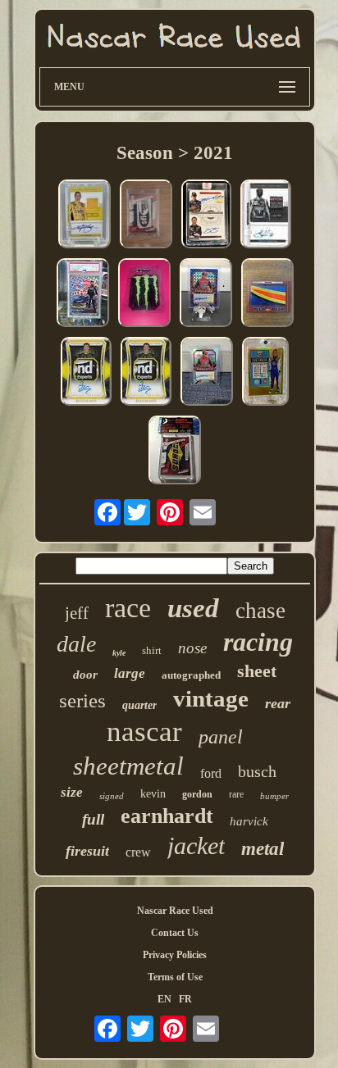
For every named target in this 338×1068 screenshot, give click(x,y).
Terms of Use (175, 977)
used (193, 608)
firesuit (87, 851)
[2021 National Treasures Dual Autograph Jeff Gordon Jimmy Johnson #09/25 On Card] (206, 215)
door (85, 674)
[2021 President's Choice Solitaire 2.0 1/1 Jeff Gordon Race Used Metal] (267, 294)
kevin (153, 794)
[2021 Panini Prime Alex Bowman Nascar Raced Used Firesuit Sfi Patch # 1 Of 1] (146, 215)
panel (221, 737)
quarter (139, 705)
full (93, 819)
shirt (152, 650)
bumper (274, 796)
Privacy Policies (175, 955)
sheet (256, 671)
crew (138, 852)
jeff (77, 613)
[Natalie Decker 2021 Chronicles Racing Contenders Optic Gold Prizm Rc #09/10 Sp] (265, 373)
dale (76, 644)
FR (185, 999)
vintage (211, 698)
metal (262, 848)
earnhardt (167, 816)
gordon (197, 794)
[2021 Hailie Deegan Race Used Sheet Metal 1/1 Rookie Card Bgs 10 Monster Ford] (144, 294)
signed (111, 796)
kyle (119, 652)
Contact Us (175, 932)
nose (192, 648)
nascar (144, 732)
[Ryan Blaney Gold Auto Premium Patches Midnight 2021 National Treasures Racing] (86, 373)
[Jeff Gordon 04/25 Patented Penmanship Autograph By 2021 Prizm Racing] (205, 294)
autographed (191, 675)
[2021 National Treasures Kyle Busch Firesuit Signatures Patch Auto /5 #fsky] (84, 215)
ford (211, 773)
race (128, 608)
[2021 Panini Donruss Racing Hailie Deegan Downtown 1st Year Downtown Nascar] (82, 294)
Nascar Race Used (175, 910)
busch (257, 771)
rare (236, 794)
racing (258, 642)
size (72, 792)
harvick (249, 821)
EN (164, 999)
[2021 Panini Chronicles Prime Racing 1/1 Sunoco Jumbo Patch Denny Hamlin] (174, 451)
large (129, 673)
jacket (196, 845)
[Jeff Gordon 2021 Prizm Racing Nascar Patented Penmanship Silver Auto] (206, 373)
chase (260, 610)
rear (277, 703)
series (82, 700)
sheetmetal (128, 766)
